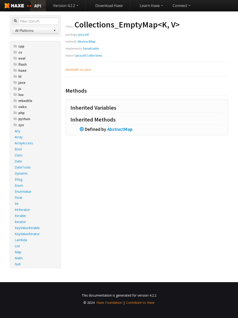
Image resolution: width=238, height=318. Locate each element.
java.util (83, 34)
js (19, 88)
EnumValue (23, 191)
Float (18, 197)
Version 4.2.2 (64, 5)
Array (19, 137)
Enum (19, 185)
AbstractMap (87, 41)
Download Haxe (109, 5)
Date (18, 161)
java (21, 82)
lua (20, 94)
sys (21, 125)
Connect (180, 5)
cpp (21, 46)
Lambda (21, 240)
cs (20, 52)
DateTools (23, 167)
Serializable (91, 48)
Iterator (20, 222)
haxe (22, 70)
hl (19, 76)
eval (21, 58)
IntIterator (22, 209)
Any (17, 131)
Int (17, 203)
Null (17, 264)
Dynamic (21, 173)
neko (22, 107)
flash (22, 64)
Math (19, 258)
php (21, 113)
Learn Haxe (150, 5)
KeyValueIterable (27, 228)
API (37, 6)
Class (19, 155)
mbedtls (25, 100)
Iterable (20, 215)
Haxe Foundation (109, 302)
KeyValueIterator (27, 234)
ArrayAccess (24, 143)
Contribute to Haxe (140, 302)
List (17, 246)
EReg (18, 179)
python (24, 119)
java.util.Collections (89, 55)
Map (18, 252)
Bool (18, 149)
